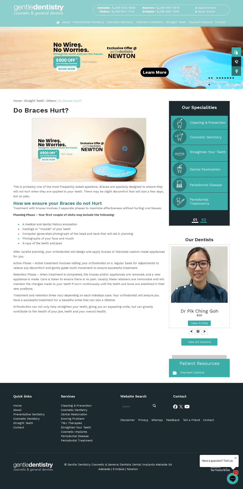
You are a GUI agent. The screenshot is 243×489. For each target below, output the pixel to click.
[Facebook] (175, 406)
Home (18, 100)
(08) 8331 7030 (169, 11)
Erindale (118, 469)
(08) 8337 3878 (169, 7)
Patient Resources (199, 363)
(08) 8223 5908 (125, 7)
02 (203, 219)
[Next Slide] (204, 331)
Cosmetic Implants (74, 431)
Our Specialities (199, 107)
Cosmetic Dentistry (120, 22)
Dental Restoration (205, 169)
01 (195, 219)
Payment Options (200, 22)
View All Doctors (199, 342)
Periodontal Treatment (77, 440)
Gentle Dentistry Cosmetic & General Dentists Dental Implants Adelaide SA (120, 464)
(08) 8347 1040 (124, 11)
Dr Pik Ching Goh (199, 311)
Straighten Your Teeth (208, 152)
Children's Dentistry (149, 22)
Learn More (154, 72)
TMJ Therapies (71, 423)
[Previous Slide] (191, 331)
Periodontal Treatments (199, 201)
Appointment (207, 7)
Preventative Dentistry (88, 22)
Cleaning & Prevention (208, 122)
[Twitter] (181, 406)
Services (68, 396)
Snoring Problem (72, 418)
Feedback (173, 420)
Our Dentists (199, 239)
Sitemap (157, 420)
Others (51, 100)
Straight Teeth (176, 22)
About (66, 22)
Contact (220, 22)
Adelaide (104, 469)
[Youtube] (187, 406)
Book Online (206, 11)
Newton (132, 469)
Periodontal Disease (206, 185)
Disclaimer (127, 420)
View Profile (199, 323)
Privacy (143, 420)
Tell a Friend (191, 420)
